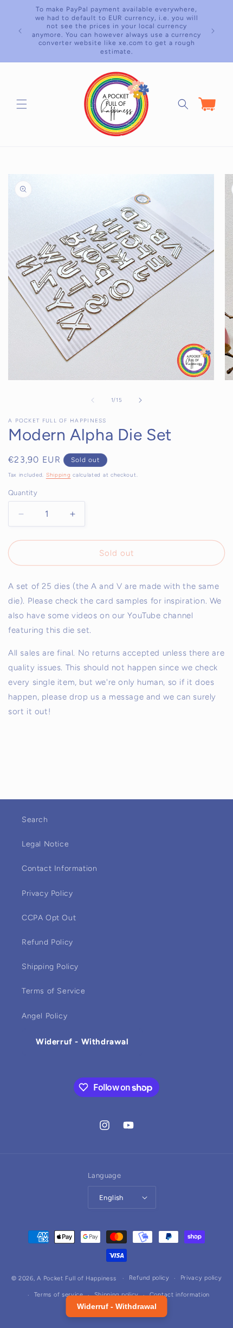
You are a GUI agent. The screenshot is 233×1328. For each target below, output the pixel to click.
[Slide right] (140, 400)
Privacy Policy (47, 893)
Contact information (180, 1294)
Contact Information (59, 868)
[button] (22, 104)
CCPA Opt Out (49, 917)
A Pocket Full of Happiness (76, 1278)
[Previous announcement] (20, 31)
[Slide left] (93, 400)
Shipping (58, 474)
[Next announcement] (213, 31)
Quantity (22, 493)
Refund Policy (47, 942)
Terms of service (58, 1294)
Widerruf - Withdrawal (82, 1042)
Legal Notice (45, 844)
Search (35, 819)
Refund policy (149, 1277)
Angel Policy (44, 1016)
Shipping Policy (50, 966)
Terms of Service (54, 991)
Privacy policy (201, 1277)
